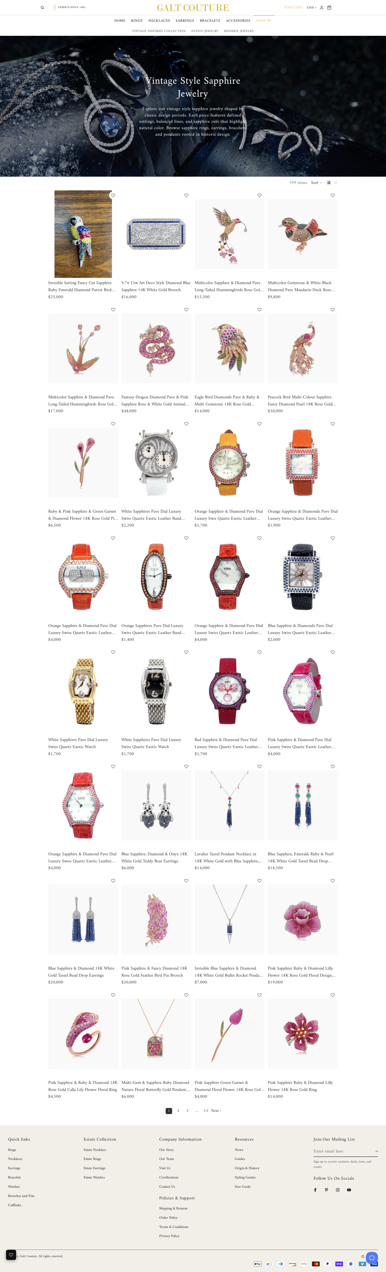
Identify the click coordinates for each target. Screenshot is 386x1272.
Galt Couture (28, 1256)
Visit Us (164, 1168)
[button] (316, 182)
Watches (14, 1187)
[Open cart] (329, 7)
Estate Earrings (94, 1168)
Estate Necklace (95, 1150)
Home (120, 21)
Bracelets (210, 21)
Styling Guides (245, 1177)
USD (310, 7)
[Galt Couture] (193, 7)
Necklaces (159, 21)
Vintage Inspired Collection (159, 31)
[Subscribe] (376, 1151)
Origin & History (247, 1168)
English (293, 7)
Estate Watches (94, 1177)
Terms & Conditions (173, 1227)
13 (206, 1111)
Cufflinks (14, 1205)
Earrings (185, 21)
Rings (137, 21)
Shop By (264, 21)
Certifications (168, 1177)
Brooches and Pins (21, 1196)
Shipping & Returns (173, 1208)
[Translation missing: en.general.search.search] (42, 7)
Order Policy (168, 1218)
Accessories (238, 21)
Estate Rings (92, 1159)
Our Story (166, 1150)
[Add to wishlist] (113, 195)
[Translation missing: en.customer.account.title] (321, 7)
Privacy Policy (169, 1236)
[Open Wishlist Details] (11, 1255)
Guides (240, 1159)
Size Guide (243, 1187)
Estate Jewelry (204, 31)
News (239, 1150)
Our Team (166, 1159)
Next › (216, 1111)
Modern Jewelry (239, 31)
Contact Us (167, 1187)
